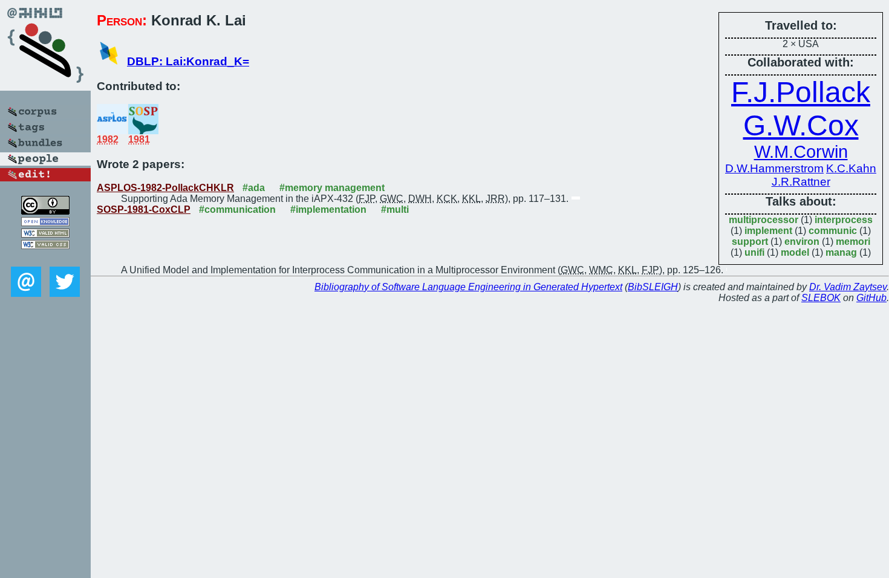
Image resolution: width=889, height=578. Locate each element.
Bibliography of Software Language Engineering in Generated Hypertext (468, 287)
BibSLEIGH (653, 287)
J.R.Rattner (801, 181)
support (750, 241)
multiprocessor (763, 220)
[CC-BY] (45, 211)
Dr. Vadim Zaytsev (848, 287)
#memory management (332, 188)
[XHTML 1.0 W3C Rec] (45, 234)
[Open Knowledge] (45, 223)
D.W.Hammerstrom (774, 168)
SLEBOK (821, 298)
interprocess (844, 220)
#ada (254, 188)
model (795, 252)
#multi (395, 209)
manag (841, 252)
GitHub (871, 298)
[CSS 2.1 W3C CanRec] (45, 258)
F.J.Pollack (800, 92)
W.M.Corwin (801, 151)
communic (833, 231)
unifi (754, 252)
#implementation (328, 209)
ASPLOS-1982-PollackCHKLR (165, 188)
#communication (237, 209)
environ (801, 241)
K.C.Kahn (851, 168)
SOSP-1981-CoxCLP (143, 209)
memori (853, 241)
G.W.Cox (801, 125)
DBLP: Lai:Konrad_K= (188, 61)
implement (768, 231)
